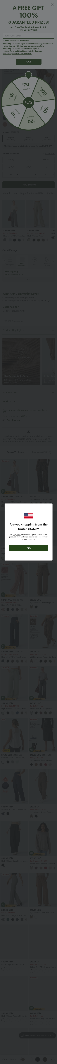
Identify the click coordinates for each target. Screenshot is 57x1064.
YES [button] (28, 547)
